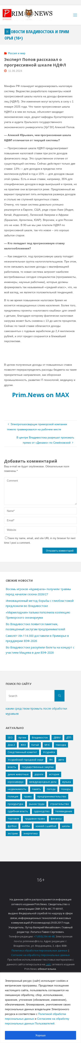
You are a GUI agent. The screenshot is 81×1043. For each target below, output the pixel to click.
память (36, 789)
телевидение (63, 811)
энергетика (30, 833)
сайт (48, 964)
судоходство (42, 811)
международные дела (42, 782)
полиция (13, 796)
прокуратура (15, 804)
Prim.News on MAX (40, 395)
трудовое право (35, 818)
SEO (10, 737)
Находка (61, 745)
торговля (13, 818)
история (54, 774)
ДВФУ (57, 737)
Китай (35, 745)
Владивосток (40, 737)
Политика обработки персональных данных (39, 950)
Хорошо (40, 1035)
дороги (38, 774)
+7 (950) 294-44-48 (44, 936)
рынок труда (36, 804)
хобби (26, 826)
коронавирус (16, 782)
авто (61, 759)
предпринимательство (51, 796)
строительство (59, 804)
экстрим (13, 833)
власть (12, 767)
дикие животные (18, 774)
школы (66, 826)
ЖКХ (23, 745)
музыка (66, 782)
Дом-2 (11, 745)
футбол (12, 826)
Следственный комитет (22, 752)
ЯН (50, 759)
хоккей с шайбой (46, 826)
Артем (22, 737)
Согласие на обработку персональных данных (40, 955)
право (28, 796)
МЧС (47, 745)
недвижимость (17, 789)
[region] (40, 1007)
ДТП (68, 737)
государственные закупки (38, 767)
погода (51, 789)
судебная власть (18, 811)
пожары (66, 789)
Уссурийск (49, 752)
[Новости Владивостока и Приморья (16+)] (31, 15)
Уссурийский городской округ (25, 759)
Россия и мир (16, 53)
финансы (56, 818)
